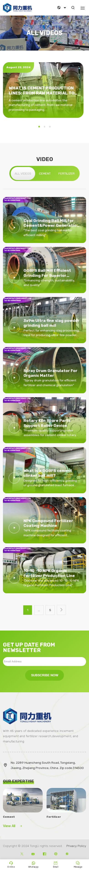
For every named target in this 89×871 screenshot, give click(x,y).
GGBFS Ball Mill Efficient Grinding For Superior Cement (47, 273)
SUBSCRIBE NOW (44, 675)
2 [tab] (44, 126)
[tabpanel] (43, 90)
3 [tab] (50, 126)
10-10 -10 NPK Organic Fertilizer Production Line (49, 573)
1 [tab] (39, 126)
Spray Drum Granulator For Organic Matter (50, 373)
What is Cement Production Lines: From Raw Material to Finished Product (41, 91)
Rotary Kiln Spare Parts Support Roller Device (47, 423)
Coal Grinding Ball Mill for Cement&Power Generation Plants (51, 223)
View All (13, 826)
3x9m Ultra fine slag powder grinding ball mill (51, 323)
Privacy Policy (76, 846)
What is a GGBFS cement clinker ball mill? (48, 473)
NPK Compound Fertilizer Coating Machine (48, 523)
